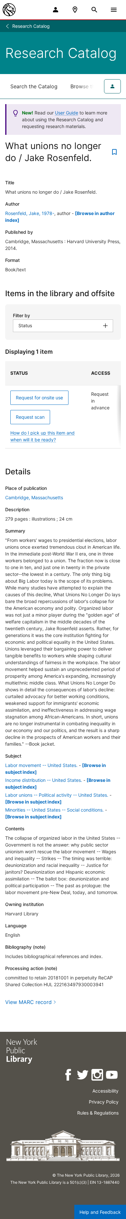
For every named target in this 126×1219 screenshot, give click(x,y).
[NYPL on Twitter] (83, 1076)
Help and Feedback (100, 1212)
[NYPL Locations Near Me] (75, 9)
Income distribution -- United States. (43, 780)
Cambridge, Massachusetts (34, 497)
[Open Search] (94, 9)
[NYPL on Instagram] (97, 1076)
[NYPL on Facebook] (68, 1076)
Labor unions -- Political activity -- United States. (56, 795)
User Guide (66, 112)
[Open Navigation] (113, 9)
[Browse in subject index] (33, 801)
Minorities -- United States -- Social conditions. (54, 810)
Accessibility (105, 1091)
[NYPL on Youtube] (112, 1076)
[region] (63, 404)
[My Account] (55, 9)
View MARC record (28, 1002)
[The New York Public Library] (9, 9)
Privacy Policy (104, 1102)
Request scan (30, 417)
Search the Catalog (34, 86)
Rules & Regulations (98, 1113)
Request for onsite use (39, 397)
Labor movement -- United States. (41, 765)
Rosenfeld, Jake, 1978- (29, 213)
